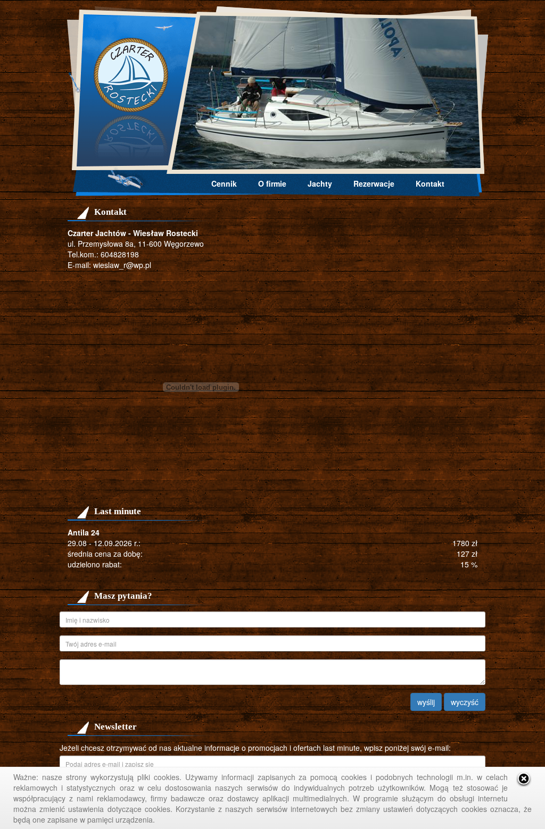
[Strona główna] (272, 90)
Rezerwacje (373, 183)
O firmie (272, 183)
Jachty (320, 183)
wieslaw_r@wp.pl (122, 264)
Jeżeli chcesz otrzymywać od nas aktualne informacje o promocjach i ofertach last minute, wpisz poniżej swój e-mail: (255, 747)
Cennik (224, 183)
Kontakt (430, 183)
